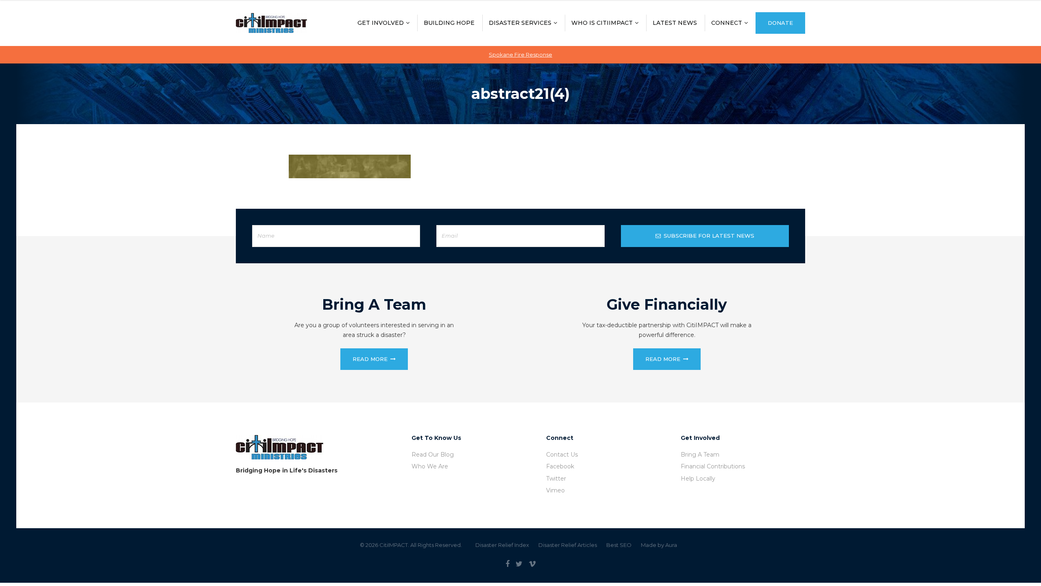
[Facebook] (507, 564)
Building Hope (449, 22)
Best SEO (619, 545)
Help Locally (698, 478)
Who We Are (430, 466)
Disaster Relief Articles (567, 545)
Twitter (556, 478)
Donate (780, 23)
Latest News (675, 22)
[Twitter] (519, 564)
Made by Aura (659, 545)
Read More (370, 359)
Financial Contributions (713, 466)
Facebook (560, 466)
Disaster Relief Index (502, 545)
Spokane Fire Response (520, 54)
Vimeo (555, 490)
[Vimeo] (532, 564)
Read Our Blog (433, 454)
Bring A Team (700, 454)
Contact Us (562, 454)
